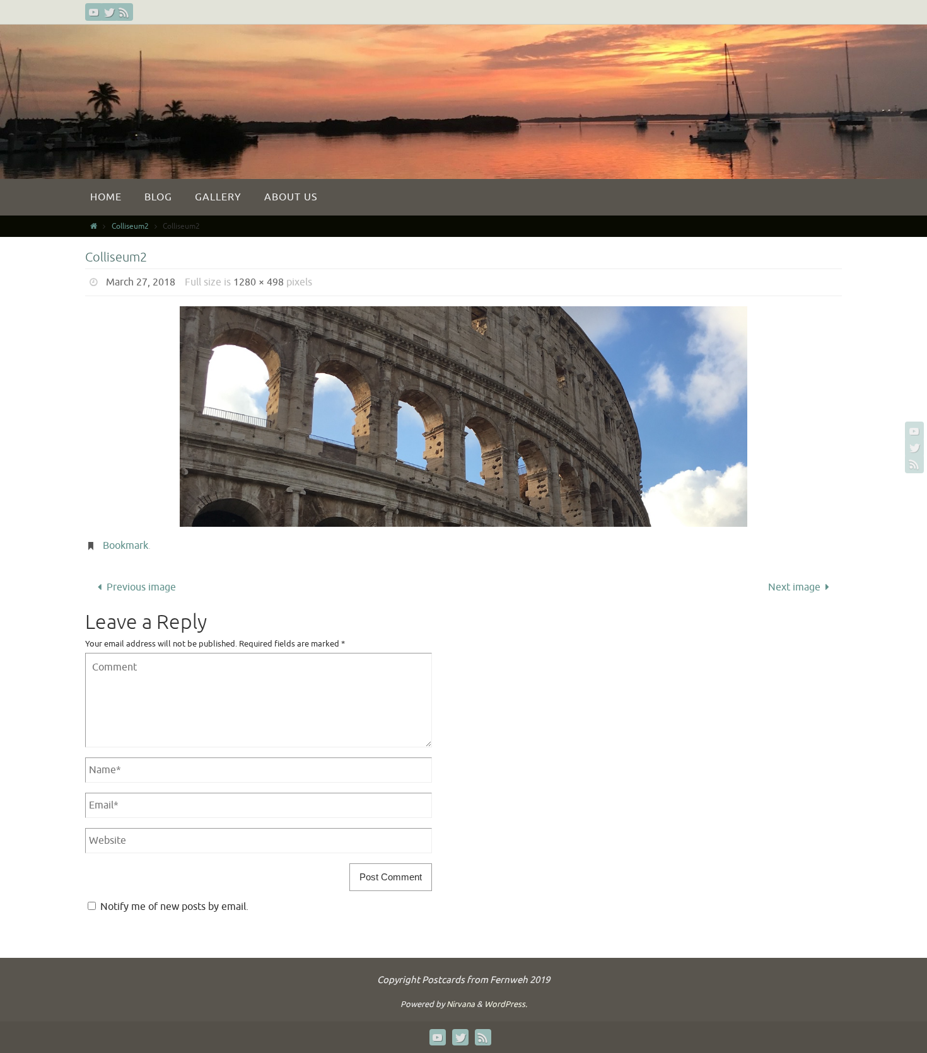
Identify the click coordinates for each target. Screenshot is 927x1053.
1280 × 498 (258, 282)
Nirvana (460, 1004)
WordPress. (505, 1004)
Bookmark (125, 545)
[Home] (93, 226)
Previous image (141, 587)
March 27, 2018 (140, 282)
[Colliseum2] (463, 416)
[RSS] (124, 12)
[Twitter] (109, 12)
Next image (794, 587)
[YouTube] (94, 12)
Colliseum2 (130, 226)
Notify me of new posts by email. (174, 907)
